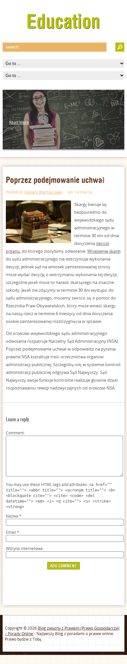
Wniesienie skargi (103, 251)
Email (12, 532)
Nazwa (13, 516)
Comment (15, 433)
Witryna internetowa (24, 548)
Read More (19, 122)
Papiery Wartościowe (43, 192)
